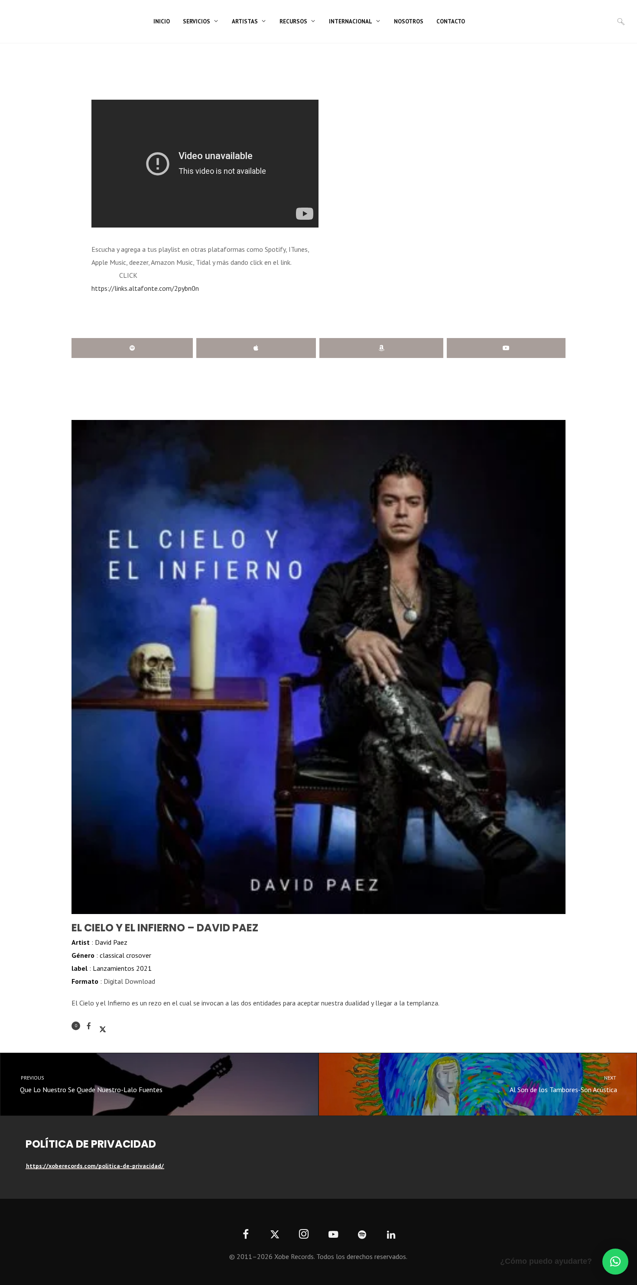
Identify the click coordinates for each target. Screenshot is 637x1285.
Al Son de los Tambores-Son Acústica (564, 1084)
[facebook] (246, 1235)
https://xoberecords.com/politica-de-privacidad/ (95, 1166)
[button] (615, 1262)
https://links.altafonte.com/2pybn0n (145, 288)
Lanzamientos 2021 (122, 968)
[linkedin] (391, 1235)
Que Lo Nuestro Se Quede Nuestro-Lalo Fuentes (91, 1084)
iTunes (256, 348)
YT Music (506, 348)
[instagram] (304, 1235)
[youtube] (333, 1239)
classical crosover (125, 955)
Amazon (381, 348)
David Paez (111, 942)
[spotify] (362, 1235)
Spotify (132, 348)
